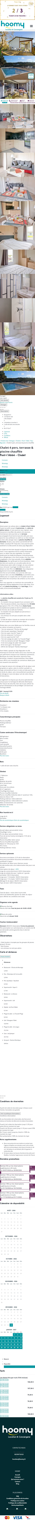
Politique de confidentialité (17, 1503)
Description (4, 411)
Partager (3, 405)
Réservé (6, 1359)
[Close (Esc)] (1, 407)
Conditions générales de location (17, 1498)
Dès (1, 470)
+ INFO (17, 869)
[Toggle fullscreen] (3, 407)
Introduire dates (5, 494)
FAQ (17, 1496)
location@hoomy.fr (19, 1459)
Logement (7, 431)
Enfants (2, 489)
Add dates (3, 479)
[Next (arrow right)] (3, 409)
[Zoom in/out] (4, 407)
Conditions (7, 435)
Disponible (7, 1364)
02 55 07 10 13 (18, 1454)
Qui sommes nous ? (17, 1479)
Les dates (2, 475)
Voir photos (4, 400)
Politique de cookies (17, 1501)
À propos (18, 1477)
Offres (6, 437)
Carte (5, 433)
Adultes (2, 481)
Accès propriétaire (17, 1505)
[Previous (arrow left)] (1, 409)
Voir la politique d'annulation (10, 1113)
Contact (17, 1481)
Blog (17, 1484)
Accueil (17, 1475)
